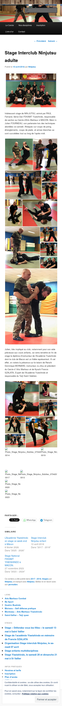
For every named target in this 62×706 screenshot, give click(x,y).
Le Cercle (9, 25)
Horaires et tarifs (13, 670)
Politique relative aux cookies (35, 693)
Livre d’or (9, 31)
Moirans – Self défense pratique (20, 608)
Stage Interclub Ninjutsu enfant (38, 539)
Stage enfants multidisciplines (21, 650)
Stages (45, 578)
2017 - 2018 (36, 578)
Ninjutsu (32, 66)
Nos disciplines (25, 25)
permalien (12, 584)
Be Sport (9, 601)
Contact (21, 31)
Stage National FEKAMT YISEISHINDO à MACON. (13, 560)
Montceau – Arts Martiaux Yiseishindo (23, 611)
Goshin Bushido (13, 604)
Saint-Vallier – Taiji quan (17, 615)
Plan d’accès (11, 676)
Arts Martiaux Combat (15, 598)
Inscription (40, 25)
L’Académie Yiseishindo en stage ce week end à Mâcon (16, 541)
